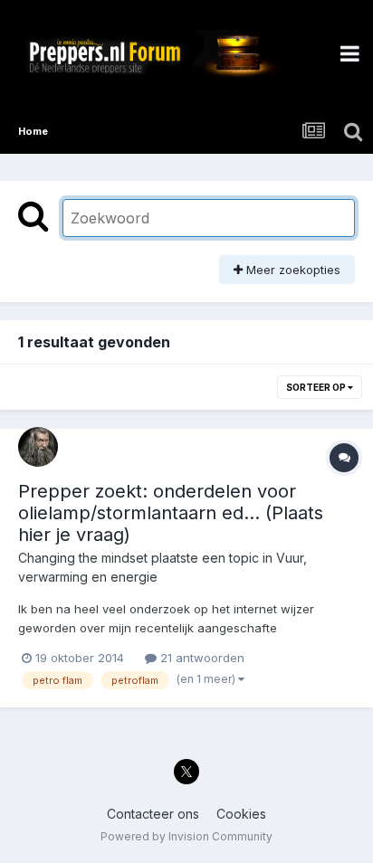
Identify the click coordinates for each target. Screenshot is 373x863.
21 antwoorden (200, 657)
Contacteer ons (153, 813)
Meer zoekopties (291, 269)
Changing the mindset (83, 557)
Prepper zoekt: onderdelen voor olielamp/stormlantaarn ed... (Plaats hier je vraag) (170, 512)
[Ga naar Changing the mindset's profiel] (38, 447)
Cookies (241, 813)
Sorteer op (317, 387)
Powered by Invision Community (186, 836)
